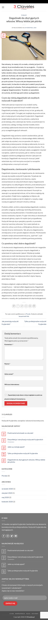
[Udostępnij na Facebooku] (18, 306)
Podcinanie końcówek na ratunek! (20, 433)
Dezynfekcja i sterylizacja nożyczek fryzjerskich (25, 439)
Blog (28, 613)
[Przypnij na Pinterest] (30, 306)
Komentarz (8, 344)
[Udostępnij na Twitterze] (22, 306)
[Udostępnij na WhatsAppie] (14, 306)
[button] (3, 7)
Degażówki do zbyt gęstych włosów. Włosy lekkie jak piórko (26, 461)
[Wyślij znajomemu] (26, 306)
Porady (24, 15)
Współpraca (20, 613)
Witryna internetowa (11, 384)
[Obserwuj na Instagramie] (8, 536)
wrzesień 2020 (7, 489)
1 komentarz (14, 442)
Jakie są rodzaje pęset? (16, 447)
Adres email (9, 374)
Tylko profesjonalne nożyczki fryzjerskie (22, 453)
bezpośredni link (24, 316)
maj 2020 (5, 497)
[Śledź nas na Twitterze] (12, 536)
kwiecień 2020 (7, 501)
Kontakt (35, 613)
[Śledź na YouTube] (16, 536)
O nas (12, 613)
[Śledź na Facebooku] (4, 536)
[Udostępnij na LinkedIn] (34, 306)
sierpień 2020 (7, 493)
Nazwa (7, 364)
